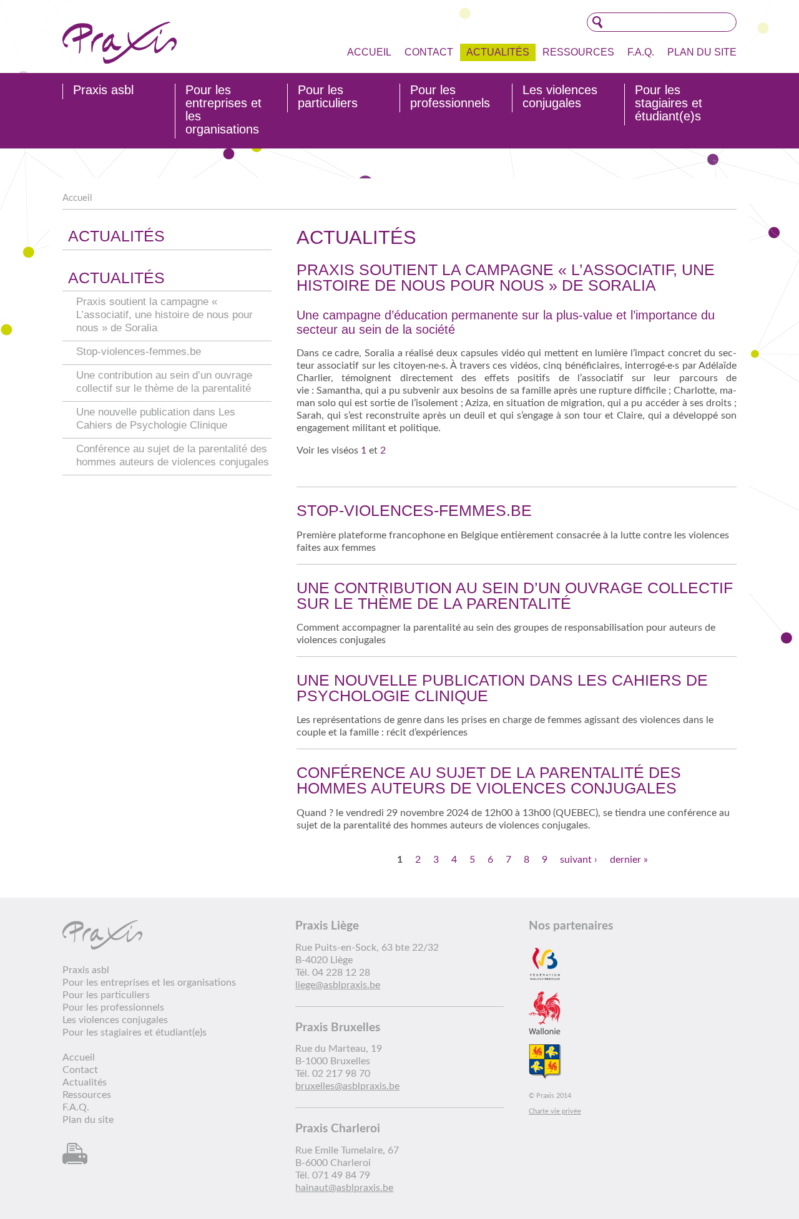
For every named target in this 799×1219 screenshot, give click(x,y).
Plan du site (702, 52)
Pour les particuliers (328, 97)
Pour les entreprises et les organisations (223, 110)
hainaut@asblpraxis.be (344, 1188)
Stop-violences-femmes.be (138, 351)
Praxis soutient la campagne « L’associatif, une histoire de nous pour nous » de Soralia (164, 315)
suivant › (578, 860)
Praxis (119, 43)
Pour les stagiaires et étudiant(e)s (668, 103)
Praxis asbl (103, 90)
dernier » (629, 860)
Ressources (578, 52)
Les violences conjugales (559, 97)
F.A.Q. (640, 52)
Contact (428, 52)
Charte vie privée (555, 1111)
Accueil (369, 52)
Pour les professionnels (450, 97)
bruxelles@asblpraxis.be (347, 1086)
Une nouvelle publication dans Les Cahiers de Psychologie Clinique (502, 687)
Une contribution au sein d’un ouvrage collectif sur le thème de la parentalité (515, 595)
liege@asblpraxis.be (337, 985)
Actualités (497, 52)
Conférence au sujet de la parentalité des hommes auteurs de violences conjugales (489, 780)
